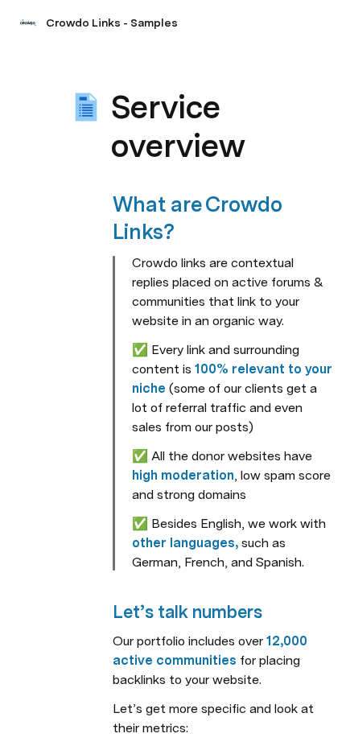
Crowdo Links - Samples (112, 22)
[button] (121, 71)
